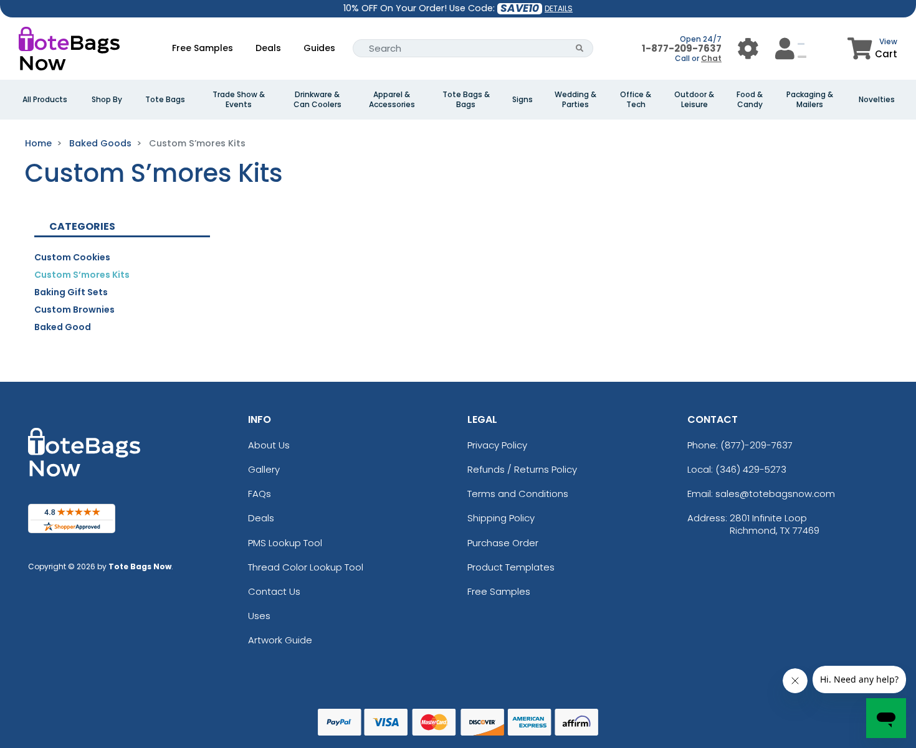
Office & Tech (635, 100)
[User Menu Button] (748, 48)
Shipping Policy (501, 517)
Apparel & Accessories (392, 100)
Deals (268, 48)
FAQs (259, 493)
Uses (259, 615)
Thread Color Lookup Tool (305, 567)
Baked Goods (100, 143)
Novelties (877, 100)
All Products (44, 100)
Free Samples (202, 48)
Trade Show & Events (238, 100)
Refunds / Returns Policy (522, 469)
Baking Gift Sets (71, 292)
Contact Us (274, 591)
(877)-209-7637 (756, 445)
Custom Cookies (72, 257)
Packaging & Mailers (809, 100)
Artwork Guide (280, 639)
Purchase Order (502, 542)
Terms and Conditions (517, 493)
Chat (711, 58)
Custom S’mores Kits (82, 274)
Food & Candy (750, 100)
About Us (269, 445)
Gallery (264, 469)
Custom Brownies (74, 309)
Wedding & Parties (575, 100)
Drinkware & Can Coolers (317, 100)
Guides (319, 48)
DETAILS (559, 8)
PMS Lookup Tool (285, 542)
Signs (522, 100)
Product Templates (511, 567)
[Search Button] (579, 48)
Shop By (107, 100)
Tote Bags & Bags (466, 100)
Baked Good (62, 327)
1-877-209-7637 (682, 48)
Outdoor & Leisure (694, 100)
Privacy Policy (497, 445)
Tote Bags (165, 100)
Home (38, 143)
